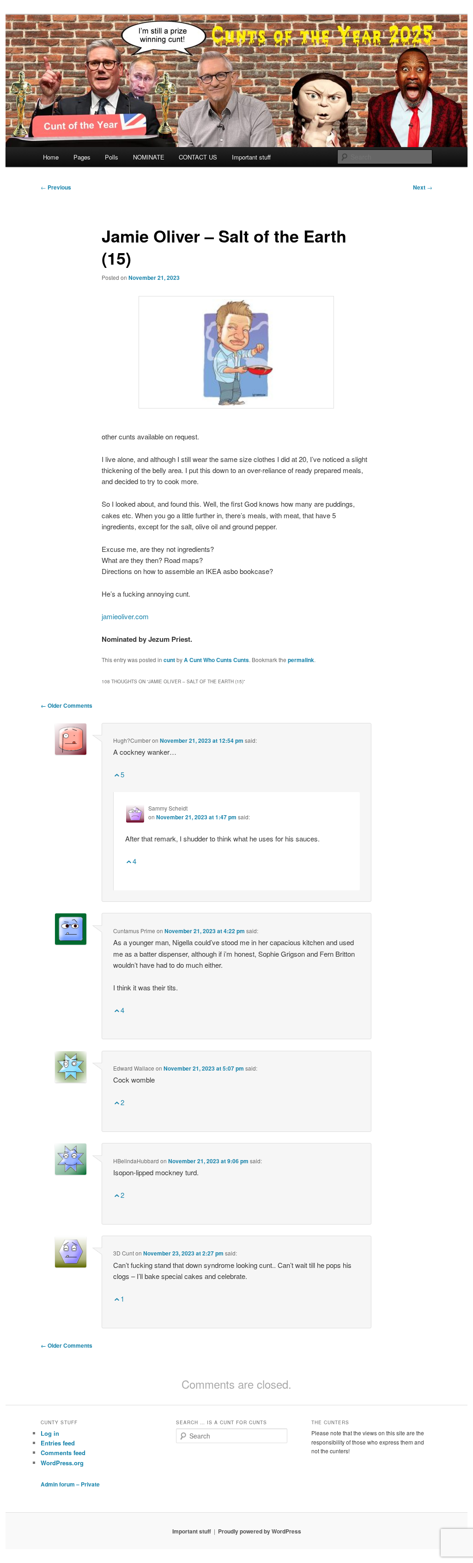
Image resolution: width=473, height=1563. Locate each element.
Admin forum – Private (70, 1484)
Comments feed (63, 1452)
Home (51, 157)
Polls (111, 157)
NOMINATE (148, 157)
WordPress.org (62, 1462)
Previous (56, 187)
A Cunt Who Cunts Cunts (216, 660)
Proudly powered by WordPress (259, 1531)
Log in (50, 1433)
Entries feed (58, 1443)
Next (422, 187)
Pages (82, 157)
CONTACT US (198, 157)
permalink (301, 660)
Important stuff (251, 157)
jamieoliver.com (125, 616)
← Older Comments (66, 705)
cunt (169, 660)
